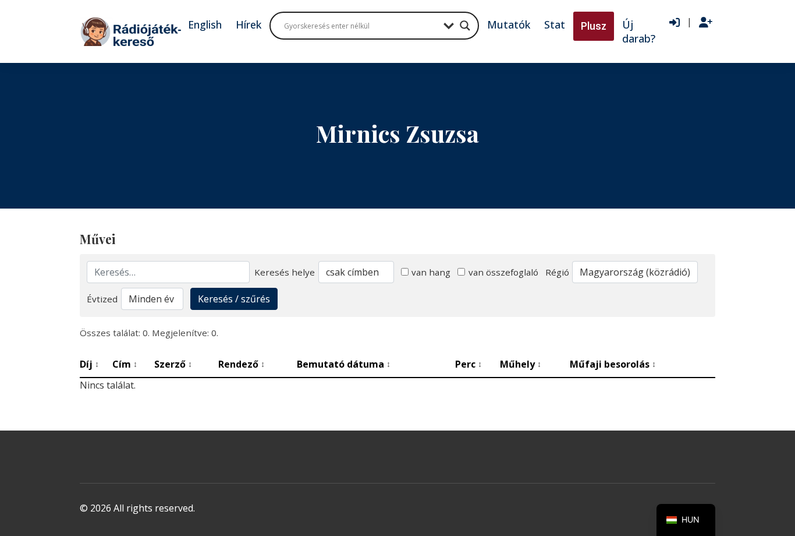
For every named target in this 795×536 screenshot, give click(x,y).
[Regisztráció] (705, 23)
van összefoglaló (503, 272)
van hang (430, 272)
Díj (89, 364)
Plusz (593, 26)
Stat (554, 24)
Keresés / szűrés (234, 298)
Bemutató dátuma (344, 364)
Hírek (248, 24)
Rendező (241, 364)
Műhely (520, 364)
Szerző (173, 364)
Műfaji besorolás (613, 364)
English (205, 24)
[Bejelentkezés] (674, 23)
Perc (468, 364)
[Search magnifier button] (465, 25)
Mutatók (508, 24)
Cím (124, 364)
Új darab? (638, 31)
